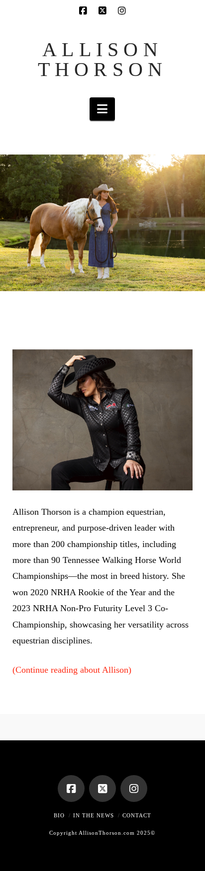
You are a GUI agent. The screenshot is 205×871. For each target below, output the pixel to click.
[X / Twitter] (102, 11)
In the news (93, 815)
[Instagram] (122, 11)
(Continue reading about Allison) (71, 670)
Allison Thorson (103, 59)
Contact (136, 815)
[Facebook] (83, 11)
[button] (102, 109)
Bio (59, 815)
